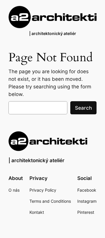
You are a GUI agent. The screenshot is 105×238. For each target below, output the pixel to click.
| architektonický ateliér (52, 33)
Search (83, 108)
